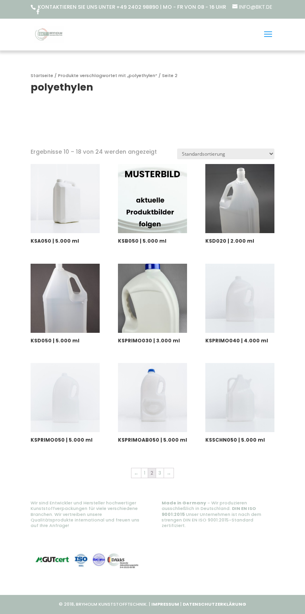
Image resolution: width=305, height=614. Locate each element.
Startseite (42, 75)
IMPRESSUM (165, 604)
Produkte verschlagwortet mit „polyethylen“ (107, 75)
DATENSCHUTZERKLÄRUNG (214, 604)
